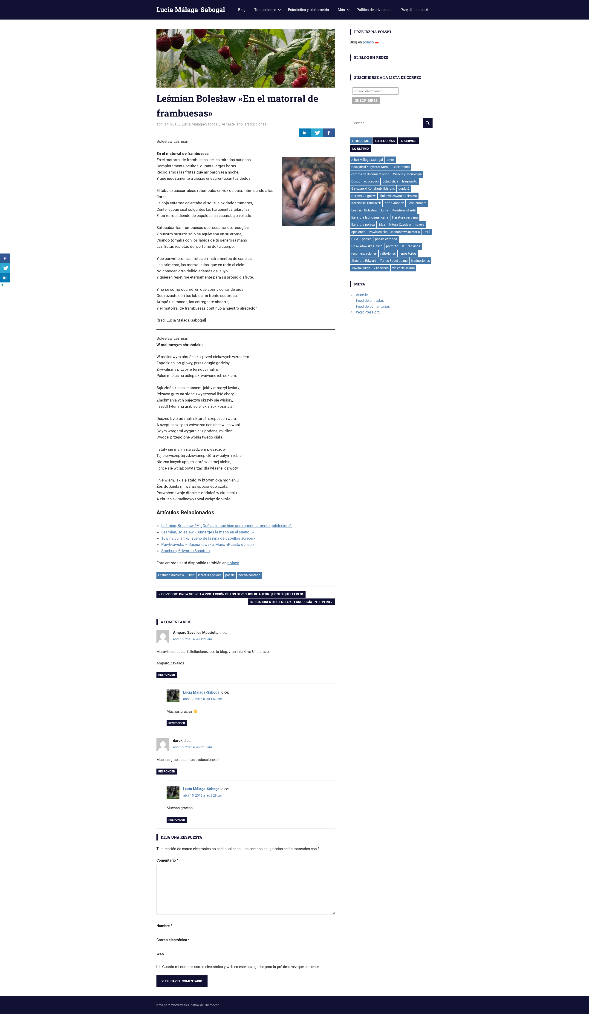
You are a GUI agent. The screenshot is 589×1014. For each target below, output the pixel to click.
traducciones (420, 260)
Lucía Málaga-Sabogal (190, 9)
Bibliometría (401, 167)
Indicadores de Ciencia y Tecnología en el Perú (290, 603)
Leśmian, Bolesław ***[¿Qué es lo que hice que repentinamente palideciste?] (227, 525)
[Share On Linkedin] (305, 132)
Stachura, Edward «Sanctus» (185, 550)
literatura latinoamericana (369, 217)
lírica (191, 575)
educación (371, 181)
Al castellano (232, 124)
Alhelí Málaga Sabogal (367, 160)
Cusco (355, 181)
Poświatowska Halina (366, 246)
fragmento (409, 181)
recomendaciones (364, 253)
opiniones (358, 232)
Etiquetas (360, 141)
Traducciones (265, 10)
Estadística (390, 181)
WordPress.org (368, 312)
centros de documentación (370, 174)
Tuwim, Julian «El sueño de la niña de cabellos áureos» (208, 538)
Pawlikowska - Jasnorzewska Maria (394, 232)
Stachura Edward (363, 260)
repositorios (407, 253)
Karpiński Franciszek (366, 203)
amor (390, 160)
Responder (166, 674)
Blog (241, 10)
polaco (233, 563)
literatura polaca (210, 575)
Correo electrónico (173, 940)
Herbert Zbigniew (363, 196)
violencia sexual (403, 268)
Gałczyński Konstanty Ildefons (373, 188)
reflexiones (388, 253)
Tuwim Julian (360, 268)
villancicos (381, 268)
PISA (354, 239)
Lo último (360, 149)
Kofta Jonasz (394, 203)
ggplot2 (404, 188)
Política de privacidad (374, 10)
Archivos (408, 141)
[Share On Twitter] (317, 132)
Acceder (362, 295)
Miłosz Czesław (400, 224)
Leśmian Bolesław (171, 575)
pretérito (392, 246)
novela (419, 224)
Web (160, 954)
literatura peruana (405, 217)
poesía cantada (249, 575)
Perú (427, 232)
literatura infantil (404, 210)
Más (341, 10)
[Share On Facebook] (329, 132)
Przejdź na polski (414, 10)
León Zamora (417, 203)
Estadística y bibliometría (308, 10)
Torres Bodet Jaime (393, 260)
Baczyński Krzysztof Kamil (370, 167)
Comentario (167, 860)
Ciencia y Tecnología (407, 174)
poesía (230, 575)
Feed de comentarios (373, 306)
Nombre (164, 926)
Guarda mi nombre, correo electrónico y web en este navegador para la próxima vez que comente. (241, 967)
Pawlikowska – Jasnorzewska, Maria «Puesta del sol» (207, 544)
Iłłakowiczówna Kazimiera (398, 196)
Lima (384, 210)
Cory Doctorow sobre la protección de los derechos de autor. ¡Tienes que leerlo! (232, 595)
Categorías (385, 141)
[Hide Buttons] (2, 286)
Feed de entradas (370, 300)
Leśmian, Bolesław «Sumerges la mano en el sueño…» (207, 532)
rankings (414, 246)
